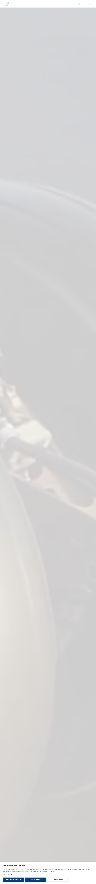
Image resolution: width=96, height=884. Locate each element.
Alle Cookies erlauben (13, 880)
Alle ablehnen (36, 880)
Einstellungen (58, 880)
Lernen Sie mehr (8, 874)
